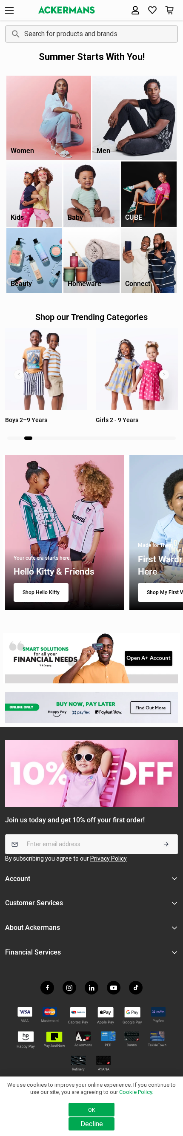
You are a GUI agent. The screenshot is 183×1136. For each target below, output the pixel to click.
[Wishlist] (152, 10)
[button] (169, 10)
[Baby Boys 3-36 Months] (137, 369)
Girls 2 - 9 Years (26, 419)
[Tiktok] (136, 987)
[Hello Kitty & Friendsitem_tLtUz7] (64, 533)
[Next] (164, 374)
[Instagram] (69, 987)
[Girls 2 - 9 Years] (46, 369)
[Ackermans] (66, 10)
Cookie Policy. (136, 1092)
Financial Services (33, 952)
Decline (91, 1124)
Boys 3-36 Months (120, 419)
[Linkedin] (91, 987)
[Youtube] (113, 987)
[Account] (135, 10)
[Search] (14, 34)
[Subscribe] (166, 844)
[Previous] (19, 374)
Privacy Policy (108, 858)
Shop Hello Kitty (41, 592)
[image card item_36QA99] (91, 658)
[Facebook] (47, 987)
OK (91, 1110)
